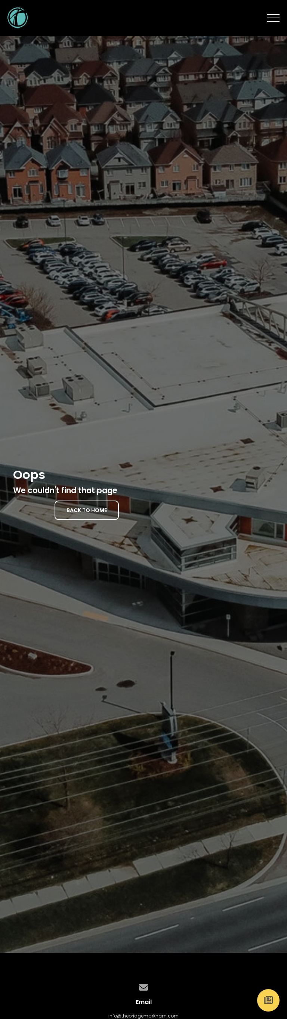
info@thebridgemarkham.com (143, 1016)
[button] (273, 18)
